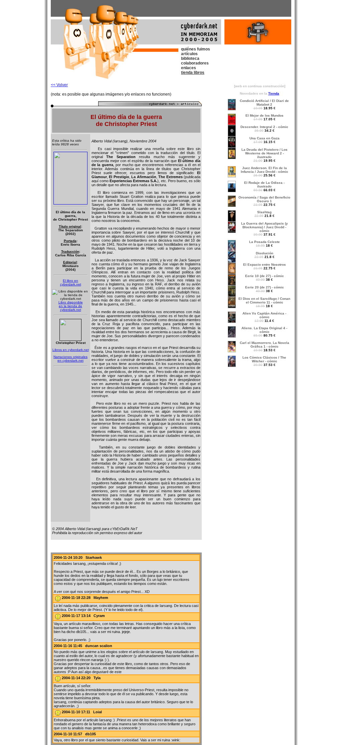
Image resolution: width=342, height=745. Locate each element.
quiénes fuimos (195, 49)
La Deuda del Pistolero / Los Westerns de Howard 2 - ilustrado (264, 153)
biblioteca (190, 58)
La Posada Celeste (264, 242)
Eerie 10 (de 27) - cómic (264, 276)
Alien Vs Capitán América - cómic (264, 315)
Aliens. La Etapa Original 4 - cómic (264, 330)
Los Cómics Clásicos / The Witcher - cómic (264, 359)
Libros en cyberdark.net (70, 350)
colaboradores (195, 63)
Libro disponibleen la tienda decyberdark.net (70, 306)
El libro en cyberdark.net (70, 282)
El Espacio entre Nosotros (264, 264)
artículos (189, 53)
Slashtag (264, 212)
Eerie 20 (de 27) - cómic (264, 287)
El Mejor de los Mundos (264, 115)
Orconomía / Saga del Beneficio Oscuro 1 (264, 199)
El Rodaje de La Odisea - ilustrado (264, 184)
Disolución (264, 253)
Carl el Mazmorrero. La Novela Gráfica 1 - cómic (264, 344)
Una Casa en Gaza (264, 138)
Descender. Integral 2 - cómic (264, 127)
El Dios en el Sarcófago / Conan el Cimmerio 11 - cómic (264, 300)
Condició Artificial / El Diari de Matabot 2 (264, 102)
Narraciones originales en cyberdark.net (70, 358)
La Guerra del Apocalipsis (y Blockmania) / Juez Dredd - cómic (264, 227)
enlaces (188, 68)
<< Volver (59, 85)
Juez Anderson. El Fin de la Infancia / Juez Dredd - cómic (264, 169)
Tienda (273, 93)
